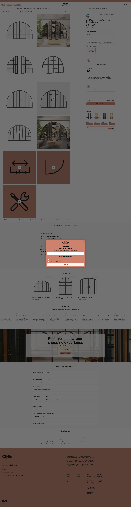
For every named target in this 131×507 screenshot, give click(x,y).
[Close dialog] (84, 241)
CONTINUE (65, 264)
